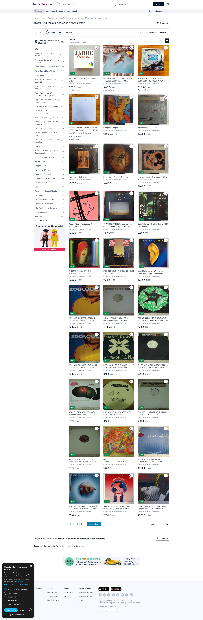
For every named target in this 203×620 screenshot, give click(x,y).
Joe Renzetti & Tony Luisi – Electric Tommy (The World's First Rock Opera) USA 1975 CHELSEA (117, 460)
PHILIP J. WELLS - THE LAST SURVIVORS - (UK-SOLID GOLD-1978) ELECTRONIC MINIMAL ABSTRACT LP (153, 79)
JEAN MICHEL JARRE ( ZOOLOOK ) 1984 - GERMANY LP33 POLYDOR (83, 366)
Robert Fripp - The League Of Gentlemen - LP (80, 225)
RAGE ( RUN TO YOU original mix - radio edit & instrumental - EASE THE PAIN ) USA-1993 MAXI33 (83, 460)
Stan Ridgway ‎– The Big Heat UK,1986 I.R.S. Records (153, 225)
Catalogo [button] (39, 11)
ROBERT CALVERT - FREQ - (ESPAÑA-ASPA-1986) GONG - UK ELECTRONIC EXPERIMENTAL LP (84, 129)
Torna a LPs (42, 221)
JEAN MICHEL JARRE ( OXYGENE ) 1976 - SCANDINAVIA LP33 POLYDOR (84, 507)
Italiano (105, 610)
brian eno (80, 546)
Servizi (49, 588)
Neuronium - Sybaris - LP (148, 128)
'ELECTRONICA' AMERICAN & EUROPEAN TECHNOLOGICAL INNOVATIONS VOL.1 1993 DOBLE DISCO (151, 460)
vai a (152, 524)
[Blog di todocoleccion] (131, 595)
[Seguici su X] (113, 595)
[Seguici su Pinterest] (117, 595)
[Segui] (97, 48)
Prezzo (69, 32)
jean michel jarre (68, 546)
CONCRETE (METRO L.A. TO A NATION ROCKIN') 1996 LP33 (115, 319)
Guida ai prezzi (64, 11)
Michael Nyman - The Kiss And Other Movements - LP (152, 178)
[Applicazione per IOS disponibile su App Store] (103, 589)
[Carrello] (168, 4)
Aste (47, 11)
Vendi (74, 11)
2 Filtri (40, 32)
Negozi (54, 11)
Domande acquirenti (86, 596)
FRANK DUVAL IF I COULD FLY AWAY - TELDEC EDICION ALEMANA (118, 79)
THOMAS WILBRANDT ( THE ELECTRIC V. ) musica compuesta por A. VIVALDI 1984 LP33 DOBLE (84, 272)
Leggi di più (19, 581)
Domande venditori (86, 592)
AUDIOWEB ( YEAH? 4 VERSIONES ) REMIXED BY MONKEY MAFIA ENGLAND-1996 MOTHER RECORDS (118, 413)
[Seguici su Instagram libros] (104, 595)
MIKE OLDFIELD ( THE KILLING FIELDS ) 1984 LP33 (118, 272)
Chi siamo (38, 588)
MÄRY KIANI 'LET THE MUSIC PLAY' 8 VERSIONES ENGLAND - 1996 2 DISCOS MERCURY (118, 366)
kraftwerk (57, 546)
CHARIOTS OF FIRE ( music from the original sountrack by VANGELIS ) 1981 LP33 (117, 225)
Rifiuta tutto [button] (25, 610)
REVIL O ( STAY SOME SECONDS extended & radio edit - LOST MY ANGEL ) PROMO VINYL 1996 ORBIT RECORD (83, 413)
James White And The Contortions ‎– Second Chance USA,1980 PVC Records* (152, 507)
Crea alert (164, 23)
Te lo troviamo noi (53, 600)
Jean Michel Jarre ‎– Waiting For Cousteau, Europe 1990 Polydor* (151, 272)
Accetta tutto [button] (11, 610)
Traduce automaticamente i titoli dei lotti (49, 41)
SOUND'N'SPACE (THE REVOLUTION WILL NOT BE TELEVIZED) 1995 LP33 (153, 319)
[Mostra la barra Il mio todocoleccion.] (167, 11)
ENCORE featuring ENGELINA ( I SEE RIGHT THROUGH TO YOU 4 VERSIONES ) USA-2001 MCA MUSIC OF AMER (153, 413)
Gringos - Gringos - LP (112, 128)
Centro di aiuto (85, 588)
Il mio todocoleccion (157, 11)
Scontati (51, 32)
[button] (18, 584)
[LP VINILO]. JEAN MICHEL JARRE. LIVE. (83, 79)
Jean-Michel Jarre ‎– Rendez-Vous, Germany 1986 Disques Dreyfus (117, 507)
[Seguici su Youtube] (122, 595)
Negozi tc (67, 596)
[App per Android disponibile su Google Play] (116, 589)
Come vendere (69, 592)
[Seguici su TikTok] (126, 595)
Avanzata (122, 4)
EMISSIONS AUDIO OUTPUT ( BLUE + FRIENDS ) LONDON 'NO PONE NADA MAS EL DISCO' (153, 366)
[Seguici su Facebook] (108, 595)
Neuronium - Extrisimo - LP (80, 177)
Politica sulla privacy (119, 603)
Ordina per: (142, 32)
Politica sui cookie (134, 603)
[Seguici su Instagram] (100, 595)
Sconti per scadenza (157, 32)
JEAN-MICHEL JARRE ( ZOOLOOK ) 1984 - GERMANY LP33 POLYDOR (83, 319)
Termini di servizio (104, 603)
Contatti (82, 600)
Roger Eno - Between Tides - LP (116, 177)
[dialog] (18, 590)
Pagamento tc (52, 592)
